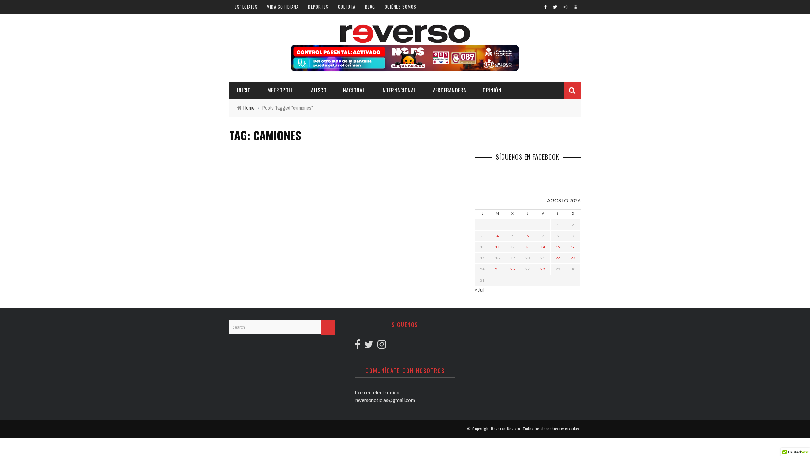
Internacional (398, 90)
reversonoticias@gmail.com (385, 400)
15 (558, 246)
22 (558, 258)
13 (527, 246)
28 (542, 269)
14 (542, 246)
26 (512, 269)
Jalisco (318, 90)
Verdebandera (449, 90)
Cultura (347, 6)
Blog (370, 6)
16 (573, 246)
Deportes (318, 6)
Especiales (246, 6)
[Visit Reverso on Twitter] (369, 346)
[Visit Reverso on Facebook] (357, 346)
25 (497, 269)
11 (497, 246)
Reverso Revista (505, 428)
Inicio (244, 90)
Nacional (354, 90)
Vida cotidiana (283, 6)
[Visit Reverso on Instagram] (381, 346)
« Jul (479, 290)
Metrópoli (279, 90)
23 (573, 258)
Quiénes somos (401, 6)
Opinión (492, 90)
